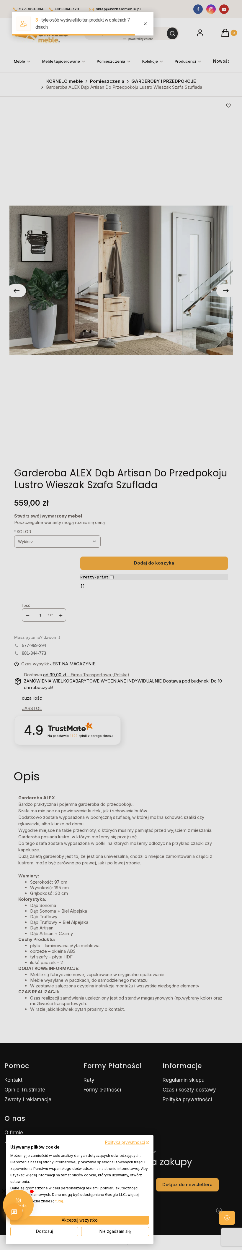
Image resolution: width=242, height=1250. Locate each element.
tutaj (59, 1201)
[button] (227, 1218)
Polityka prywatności (125, 1142)
